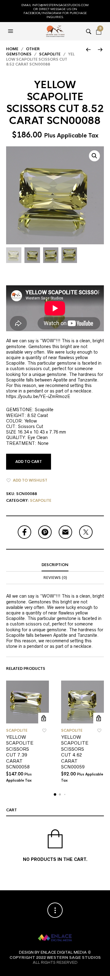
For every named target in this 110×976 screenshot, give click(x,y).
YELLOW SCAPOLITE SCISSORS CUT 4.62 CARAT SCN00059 (74, 752)
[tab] (55, 565)
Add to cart (28, 461)
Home (12, 49)
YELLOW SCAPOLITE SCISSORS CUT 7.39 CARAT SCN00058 (19, 752)
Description (55, 564)
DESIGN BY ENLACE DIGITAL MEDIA (53, 952)
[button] (11, 31)
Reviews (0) (55, 577)
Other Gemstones (23, 52)
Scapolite (50, 54)
